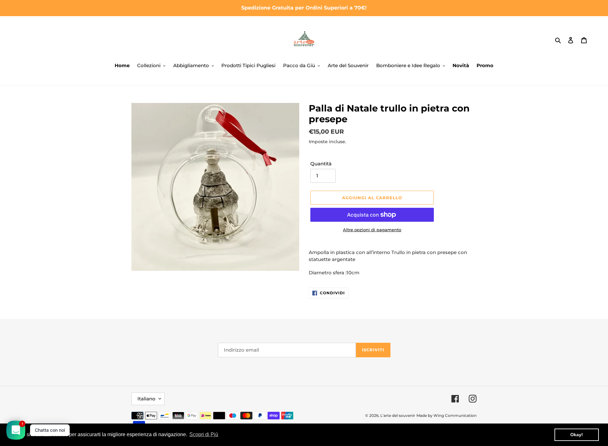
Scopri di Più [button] (203, 434)
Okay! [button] (576, 434)
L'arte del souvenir (397, 415)
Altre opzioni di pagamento (372, 229)
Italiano (146, 399)
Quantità (321, 164)
